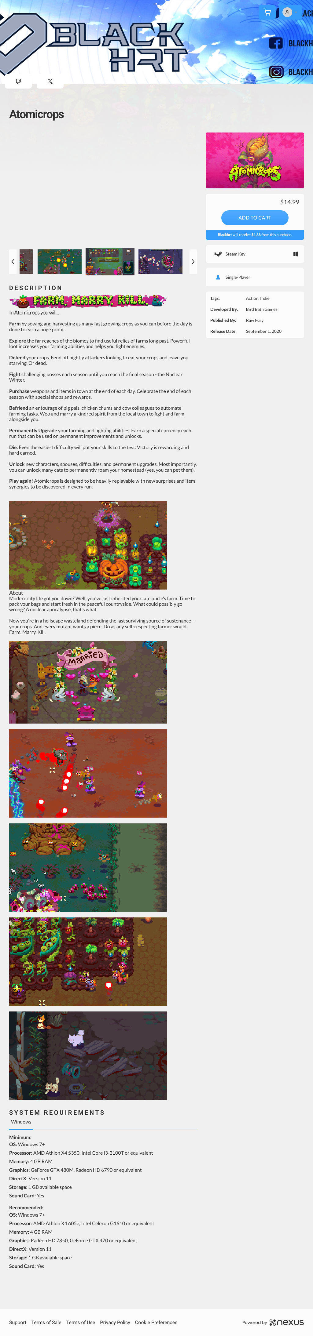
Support (17, 1322)
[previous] (13, 261)
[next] (193, 261)
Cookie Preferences (156, 1322)
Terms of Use (80, 1322)
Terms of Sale (46, 1322)
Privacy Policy (115, 1322)
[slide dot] (61, 261)
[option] (103, 189)
